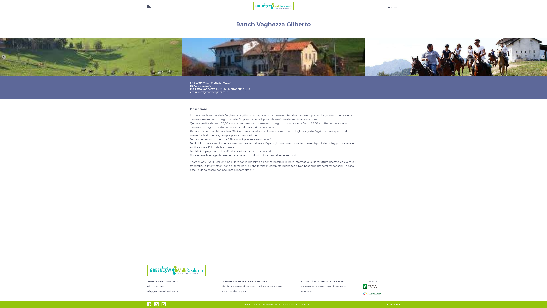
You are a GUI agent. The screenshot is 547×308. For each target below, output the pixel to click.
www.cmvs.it (307, 291)
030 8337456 (157, 286)
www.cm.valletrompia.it (234, 291)
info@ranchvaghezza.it (213, 92)
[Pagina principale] (273, 6)
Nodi (398, 304)
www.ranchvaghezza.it (216, 82)
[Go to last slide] (4, 57)
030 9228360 (202, 85)
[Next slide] (543, 57)
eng (396, 7)
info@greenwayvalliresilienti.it (162, 291)
